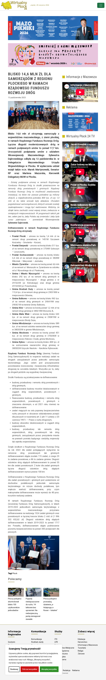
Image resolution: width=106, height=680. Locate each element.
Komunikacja (36, 639)
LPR (56, 642)
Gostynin (11, 642)
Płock (14, 573)
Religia (80, 651)
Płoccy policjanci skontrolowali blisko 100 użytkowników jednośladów (14, 604)
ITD (56, 639)
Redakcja (66, 670)
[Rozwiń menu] (100, 5)
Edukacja (81, 639)
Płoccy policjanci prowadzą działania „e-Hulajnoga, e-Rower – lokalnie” (50, 604)
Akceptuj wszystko (49, 669)
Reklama (76, 670)
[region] (33, 659)
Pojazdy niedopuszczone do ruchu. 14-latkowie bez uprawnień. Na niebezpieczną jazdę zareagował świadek (33, 609)
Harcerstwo (82, 642)
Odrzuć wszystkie (29, 669)
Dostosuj (14, 669)
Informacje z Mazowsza (88, 645)
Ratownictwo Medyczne (64, 648)
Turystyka (82, 648)
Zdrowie (81, 654)
